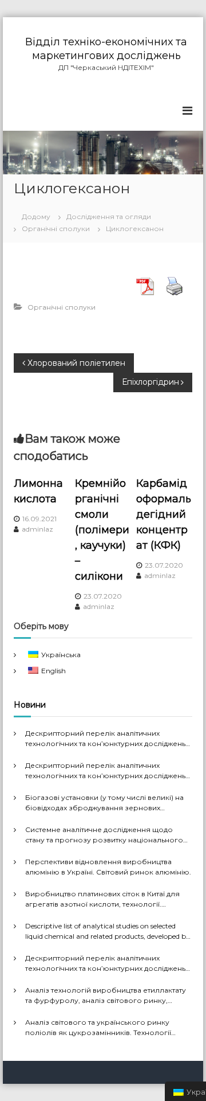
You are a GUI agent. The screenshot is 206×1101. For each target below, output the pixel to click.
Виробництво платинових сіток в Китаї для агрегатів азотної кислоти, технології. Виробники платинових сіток (102, 899)
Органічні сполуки (56, 228)
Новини (30, 705)
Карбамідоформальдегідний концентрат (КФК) (163, 514)
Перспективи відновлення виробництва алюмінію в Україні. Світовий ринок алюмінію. (108, 866)
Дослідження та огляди (108, 216)
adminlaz (37, 529)
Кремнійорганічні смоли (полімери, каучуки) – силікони (102, 530)
